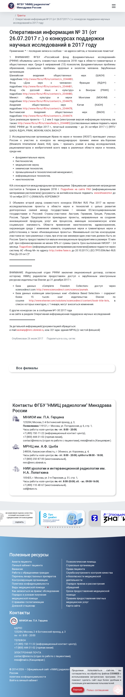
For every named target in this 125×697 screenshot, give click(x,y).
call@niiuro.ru (30, 488)
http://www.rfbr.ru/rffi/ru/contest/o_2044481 (47, 86)
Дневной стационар (23, 605)
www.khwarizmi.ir (103, 192)
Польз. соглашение (98, 690)
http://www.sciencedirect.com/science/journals (62, 289)
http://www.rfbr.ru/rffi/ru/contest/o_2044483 (48, 79)
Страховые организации (80, 565)
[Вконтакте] (96, 555)
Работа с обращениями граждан (30, 572)
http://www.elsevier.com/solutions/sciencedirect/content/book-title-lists (69, 300)
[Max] (108, 555)
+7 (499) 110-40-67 (33, 485)
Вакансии (17, 569)
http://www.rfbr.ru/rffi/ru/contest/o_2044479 (47, 101)
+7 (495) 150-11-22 (33, 433)
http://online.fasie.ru (60, 250)
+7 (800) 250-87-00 (33, 458)
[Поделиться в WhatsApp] (84, 338)
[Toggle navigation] (113, 6)
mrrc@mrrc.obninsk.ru (34, 462)
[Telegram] (91, 555)
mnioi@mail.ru (87, 440)
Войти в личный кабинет (23, 680)
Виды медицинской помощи (28, 587)
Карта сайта (73, 605)
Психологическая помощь (81, 561)
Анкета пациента (22, 561)
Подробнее (25, 246)
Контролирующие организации (30, 580)
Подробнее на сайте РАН (76, 189)
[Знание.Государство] (62, 518)
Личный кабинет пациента (27, 565)
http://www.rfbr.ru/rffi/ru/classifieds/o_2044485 (44, 123)
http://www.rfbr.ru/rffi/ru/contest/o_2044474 (47, 115)
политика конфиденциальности (27, 676)
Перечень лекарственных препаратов (34, 576)
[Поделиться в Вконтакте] (77, 338)
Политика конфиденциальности (30, 583)
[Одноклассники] (102, 555)
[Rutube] (113, 555)
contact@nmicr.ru (32, 440)
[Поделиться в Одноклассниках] (81, 338)
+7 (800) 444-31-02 (33, 436)
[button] (5, 519)
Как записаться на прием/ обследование (35, 591)
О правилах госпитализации (28, 602)
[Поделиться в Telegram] (88, 338)
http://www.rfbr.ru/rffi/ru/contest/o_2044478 (47, 108)
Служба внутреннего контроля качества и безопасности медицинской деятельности (89, 576)
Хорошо (77, 689)
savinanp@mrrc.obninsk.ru (30, 330)
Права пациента (75, 569)
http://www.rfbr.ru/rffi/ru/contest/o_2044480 (47, 93)
